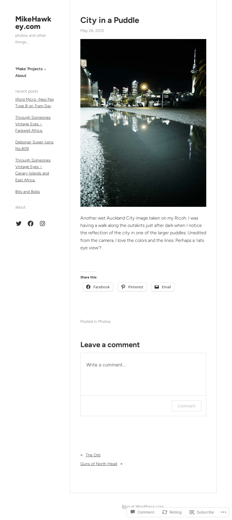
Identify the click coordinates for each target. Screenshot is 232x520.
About (21, 75)
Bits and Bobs (27, 191)
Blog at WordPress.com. (143, 506)
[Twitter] (18, 223)
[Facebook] (30, 223)
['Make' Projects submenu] (45, 69)
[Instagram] (42, 223)
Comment (187, 405)
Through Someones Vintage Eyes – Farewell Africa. (33, 124)
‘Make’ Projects (29, 68)
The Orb (93, 455)
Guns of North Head (98, 463)
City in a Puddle (109, 20)
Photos (104, 321)
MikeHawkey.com (33, 22)
